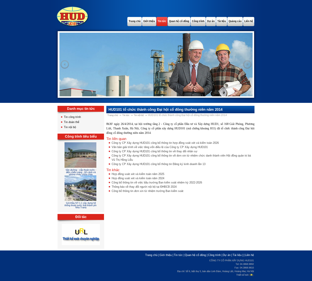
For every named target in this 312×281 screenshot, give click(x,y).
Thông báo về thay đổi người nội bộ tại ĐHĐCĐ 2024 (144, 186)
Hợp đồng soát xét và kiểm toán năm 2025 (138, 174)
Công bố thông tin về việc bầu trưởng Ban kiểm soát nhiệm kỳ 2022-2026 (157, 182)
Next (247, 64)
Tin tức (125, 115)
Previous (64, 64)
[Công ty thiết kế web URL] (81, 245)
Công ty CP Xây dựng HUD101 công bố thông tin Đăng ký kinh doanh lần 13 (158, 164)
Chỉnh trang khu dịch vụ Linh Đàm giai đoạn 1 (81, 205)
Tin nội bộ (70, 127)
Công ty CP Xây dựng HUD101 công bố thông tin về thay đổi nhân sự (154, 151)
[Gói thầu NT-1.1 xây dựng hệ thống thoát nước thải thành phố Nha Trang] (82, 168)
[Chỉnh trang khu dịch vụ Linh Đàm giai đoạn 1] (84, 201)
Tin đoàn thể (71, 122)
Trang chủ (112, 115)
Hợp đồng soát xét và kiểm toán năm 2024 (138, 178)
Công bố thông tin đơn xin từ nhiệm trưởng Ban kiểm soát (147, 191)
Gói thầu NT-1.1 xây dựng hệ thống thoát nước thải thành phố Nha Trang (81, 173)
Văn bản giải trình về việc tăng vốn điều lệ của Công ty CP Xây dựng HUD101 (160, 147)
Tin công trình (72, 117)
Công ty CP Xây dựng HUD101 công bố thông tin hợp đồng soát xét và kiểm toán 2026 (165, 142)
